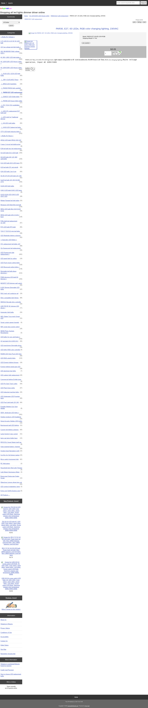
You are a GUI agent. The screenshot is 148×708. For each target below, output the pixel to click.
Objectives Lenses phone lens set (11, 483)
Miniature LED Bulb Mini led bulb (11, 205)
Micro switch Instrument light (11, 459)
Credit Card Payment (7, 670)
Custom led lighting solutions (11, 429)
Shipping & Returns (7, 624)
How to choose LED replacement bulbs (11, 675)
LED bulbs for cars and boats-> (11, 337)
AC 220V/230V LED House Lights (39, 16)
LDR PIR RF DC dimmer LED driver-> (11, 307)
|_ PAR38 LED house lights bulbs (11, 101)
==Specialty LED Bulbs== (9, 240)
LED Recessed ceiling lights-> (11, 267)
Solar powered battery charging (11, 447)
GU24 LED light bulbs (11, 186)
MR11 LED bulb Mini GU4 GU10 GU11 (11, 210)
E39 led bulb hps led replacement (11, 149)
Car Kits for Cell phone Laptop (11, 455)
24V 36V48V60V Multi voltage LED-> (11, 52)
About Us (3, 620)
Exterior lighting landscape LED (11, 367)
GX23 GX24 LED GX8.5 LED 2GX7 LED (11, 195)
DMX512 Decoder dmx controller (11, 302)
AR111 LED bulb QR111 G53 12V (11, 140)
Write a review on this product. (11, 609)
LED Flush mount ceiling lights (11, 263)
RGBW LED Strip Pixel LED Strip (11, 354)
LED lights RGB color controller (11, 350)
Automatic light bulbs (11, 312)
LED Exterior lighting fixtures (11, 362)
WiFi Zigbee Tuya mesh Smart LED (11, 317)
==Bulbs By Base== (7, 136)
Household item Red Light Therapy (11, 468)
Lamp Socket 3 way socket (11, 434)
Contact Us (4, 641)
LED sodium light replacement (11, 375)
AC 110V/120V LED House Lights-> (11, 62)
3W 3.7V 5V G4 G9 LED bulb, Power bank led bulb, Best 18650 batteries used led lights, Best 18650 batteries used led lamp (11, 551)
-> (11, 68)
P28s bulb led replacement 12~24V (11, 222)
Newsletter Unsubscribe (8, 654)
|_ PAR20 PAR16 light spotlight (11, 88)
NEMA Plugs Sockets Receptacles (11, 332)
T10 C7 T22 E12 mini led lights (11, 231)
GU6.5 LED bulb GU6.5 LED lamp (11, 191)
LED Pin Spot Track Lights (11, 384)
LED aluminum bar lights (11, 371)
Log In (10, 3)
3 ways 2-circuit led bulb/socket (11, 145)
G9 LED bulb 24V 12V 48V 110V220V (11, 158)
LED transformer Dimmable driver (11, 346)
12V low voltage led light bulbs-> (11, 47)
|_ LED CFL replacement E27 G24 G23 (11, 112)
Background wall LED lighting (11, 425)
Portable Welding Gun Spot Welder (11, 407)
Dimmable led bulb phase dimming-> (11, 272)
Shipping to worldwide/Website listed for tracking (10, 665)
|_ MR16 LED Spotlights (11, 84)
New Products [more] (11, 501)
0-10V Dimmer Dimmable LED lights (11, 288)
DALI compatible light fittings (11, 298)
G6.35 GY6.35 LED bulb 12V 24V (11, 176)
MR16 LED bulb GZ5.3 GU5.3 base (11, 216)
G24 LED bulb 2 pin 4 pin (11, 171)
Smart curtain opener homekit (11, 322)
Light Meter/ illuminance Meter (11, 472)
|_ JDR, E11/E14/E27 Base (11, 79)
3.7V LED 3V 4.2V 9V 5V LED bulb (11, 42)
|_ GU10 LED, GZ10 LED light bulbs (11, 74)
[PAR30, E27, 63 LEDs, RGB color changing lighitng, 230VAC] (31, 44)
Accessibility (5, 637)
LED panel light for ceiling (11, 258)
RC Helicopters (11, 463)
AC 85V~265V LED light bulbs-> (11, 58)
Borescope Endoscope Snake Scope (11, 477)
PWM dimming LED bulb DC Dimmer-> (11, 278)
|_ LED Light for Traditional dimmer (11, 118)
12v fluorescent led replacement (11, 248)
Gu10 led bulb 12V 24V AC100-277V (11, 181)
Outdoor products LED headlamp (11, 417)
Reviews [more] (11, 598)
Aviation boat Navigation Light (11, 451)
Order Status (5, 645)
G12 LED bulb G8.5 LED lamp (11, 163)
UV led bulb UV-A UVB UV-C (11, 341)
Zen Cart (87, 705)
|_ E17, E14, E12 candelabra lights (11, 106)
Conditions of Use (6, 632)
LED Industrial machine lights (11, 392)
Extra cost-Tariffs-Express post (11, 491)
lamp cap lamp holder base (11, 438)
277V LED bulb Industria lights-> (11, 132)
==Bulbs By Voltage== (8, 37)
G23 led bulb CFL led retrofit (11, 167)
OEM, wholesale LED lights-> (11, 413)
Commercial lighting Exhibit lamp (11, 380)
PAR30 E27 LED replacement (59, 16)
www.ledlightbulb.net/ (73, 705)
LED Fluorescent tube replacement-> (11, 253)
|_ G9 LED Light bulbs (11, 123)
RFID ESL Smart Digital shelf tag (11, 443)
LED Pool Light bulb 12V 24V (11, 402)
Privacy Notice (5, 628)
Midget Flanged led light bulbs (11, 200)
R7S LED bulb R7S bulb (11, 227)
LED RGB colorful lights (11, 358)
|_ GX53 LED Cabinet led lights (11, 128)
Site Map (3, 649)
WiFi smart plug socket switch (11, 327)
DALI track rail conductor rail (11, 293)
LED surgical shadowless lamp (11, 486)
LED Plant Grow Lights (11, 388)
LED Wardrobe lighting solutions (11, 236)
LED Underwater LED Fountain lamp (11, 397)
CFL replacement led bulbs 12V (11, 244)
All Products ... (5, 495)
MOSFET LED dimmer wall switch (11, 283)
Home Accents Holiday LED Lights (11, 421)
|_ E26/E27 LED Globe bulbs (11, 96)
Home (3, 3)
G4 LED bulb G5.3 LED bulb (11, 153)
